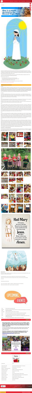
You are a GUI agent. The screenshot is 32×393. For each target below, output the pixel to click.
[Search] (30, 4)
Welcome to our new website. (14, 392)
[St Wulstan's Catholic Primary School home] (2, 1)
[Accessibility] (30, 8)
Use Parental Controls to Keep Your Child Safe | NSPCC (7, 82)
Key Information (16, 1)
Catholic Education (28, 1)
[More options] (30, 10)
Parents (19, 1)
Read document (27, 353)
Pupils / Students (23, 1)
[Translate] (30, 6)
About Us (12, 1)
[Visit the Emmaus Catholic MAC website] (4, 386)
